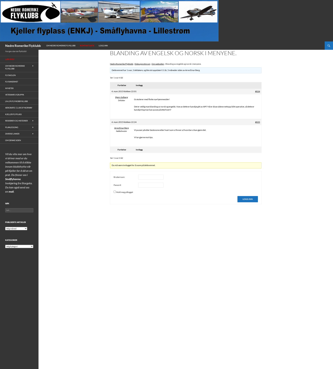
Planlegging (11, 127)
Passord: (117, 185)
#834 (257, 91)
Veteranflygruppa (14, 95)
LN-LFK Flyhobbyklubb (16, 101)
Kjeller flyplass (13, 114)
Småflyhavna (12, 179)
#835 (257, 122)
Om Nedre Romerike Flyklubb (60, 45)
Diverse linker (12, 134)
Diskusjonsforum (142, 64)
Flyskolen (10, 75)
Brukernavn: (119, 177)
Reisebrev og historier (16, 121)
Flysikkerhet (11, 81)
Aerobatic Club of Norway (18, 108)
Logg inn (103, 45)
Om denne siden (13, 140)
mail (11, 191)
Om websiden (158, 64)
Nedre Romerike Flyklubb (23, 46)
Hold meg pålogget (124, 192)
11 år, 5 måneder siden (172, 70)
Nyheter (9, 88)
